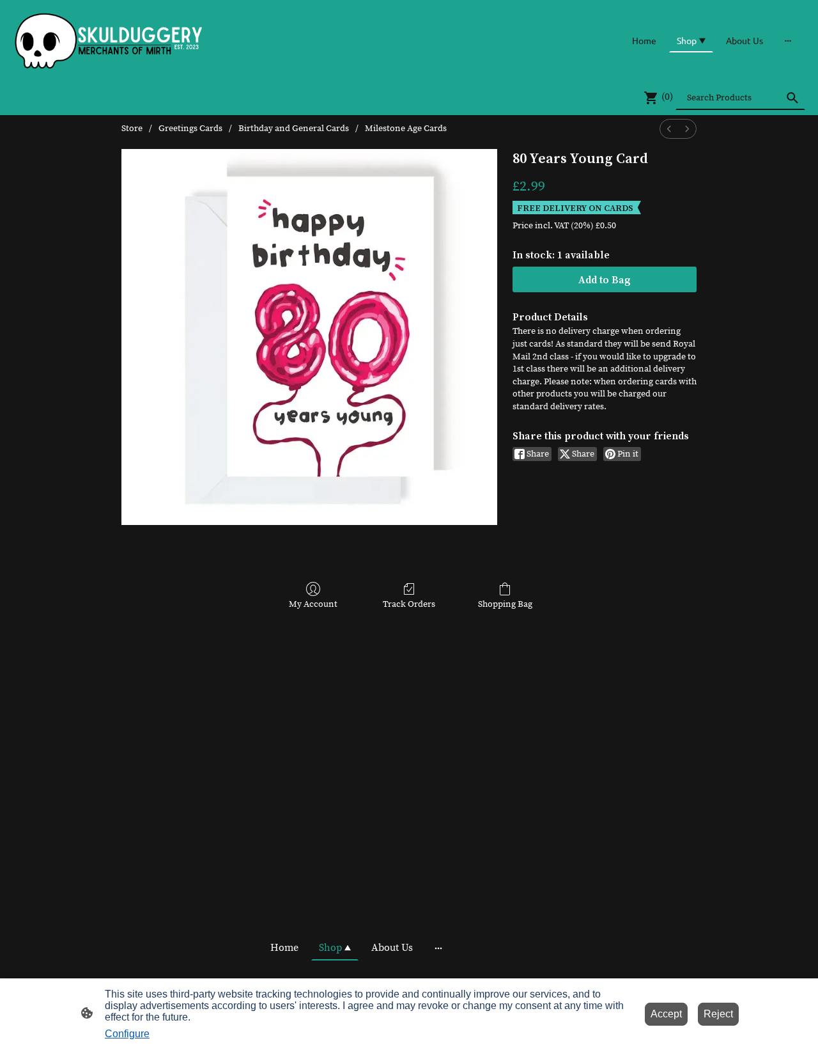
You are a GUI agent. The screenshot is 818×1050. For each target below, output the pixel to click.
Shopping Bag (505, 604)
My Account (313, 604)
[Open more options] (788, 40)
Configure (127, 1033)
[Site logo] (109, 40)
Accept (666, 1013)
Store (132, 128)
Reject (718, 1013)
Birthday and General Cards (293, 128)
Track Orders (409, 604)
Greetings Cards (190, 128)
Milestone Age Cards (406, 128)
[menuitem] (669, 129)
